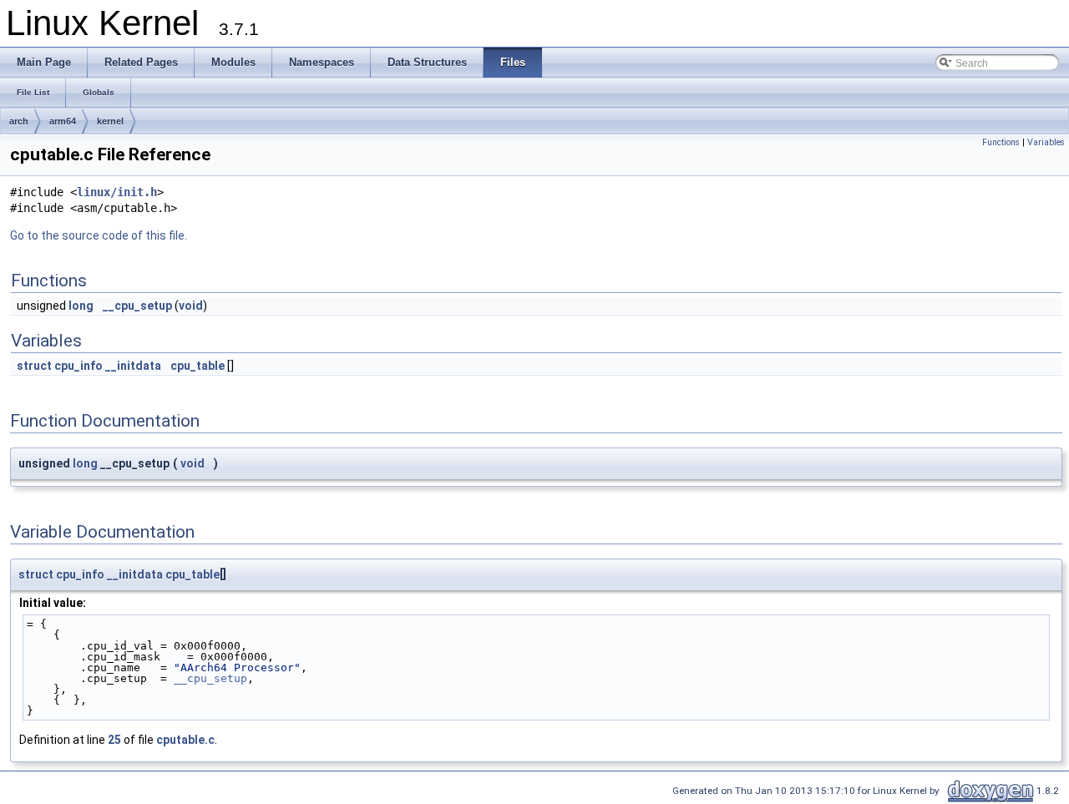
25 (114, 739)
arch (18, 121)
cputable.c (185, 739)
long (81, 305)
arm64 (62, 121)
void (191, 305)
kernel (110, 121)
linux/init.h (117, 192)
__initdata (133, 365)
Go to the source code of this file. (98, 235)
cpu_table (197, 365)
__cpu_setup (137, 305)
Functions (1001, 142)
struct (34, 365)
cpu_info (78, 365)
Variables (1046, 142)
